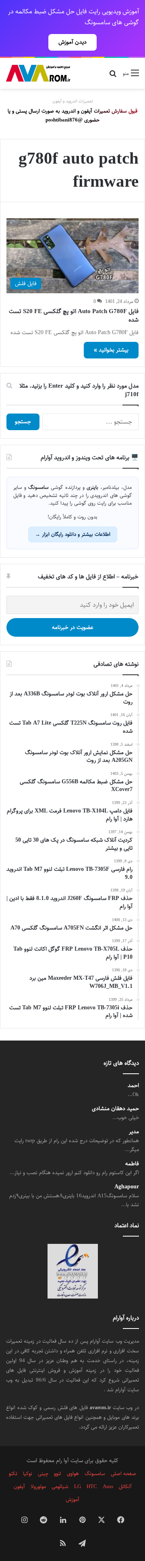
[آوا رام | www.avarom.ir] (38, 73)
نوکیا (27, 1473)
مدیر (134, 1132)
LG (77, 1486)
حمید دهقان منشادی (115, 1109)
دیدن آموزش (72, 42)
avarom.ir (100, 1407)
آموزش (72, 1499)
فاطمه (132, 1164)
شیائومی (60, 1486)
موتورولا (38, 1486)
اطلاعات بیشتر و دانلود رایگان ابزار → (72, 534)
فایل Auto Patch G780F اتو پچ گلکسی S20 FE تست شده (74, 315)
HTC (92, 1486)
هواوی (73, 1473)
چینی (43, 1473)
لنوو (57, 1473)
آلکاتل (125, 1486)
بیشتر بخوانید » (111, 349)
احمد (133, 1085)
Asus (108, 1486)
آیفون (19, 1486)
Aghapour (126, 1187)
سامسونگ (95, 1473)
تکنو (13, 1473)
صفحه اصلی (123, 1473)
